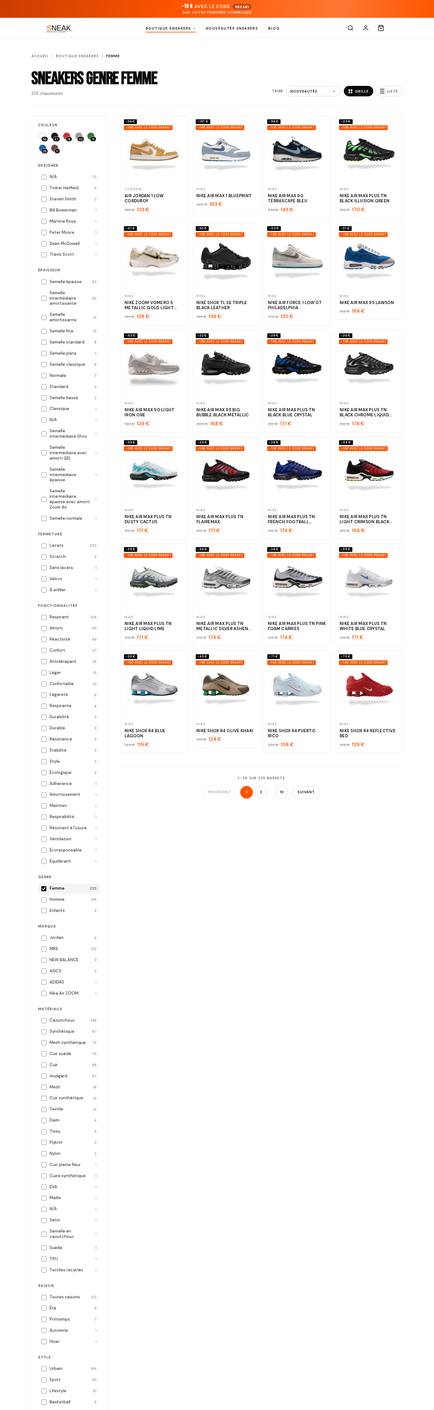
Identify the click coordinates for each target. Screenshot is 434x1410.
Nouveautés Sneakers (232, 28)
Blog (274, 28)
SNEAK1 (242, 6)
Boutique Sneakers (168, 28)
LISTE (392, 91)
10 (282, 792)
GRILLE (361, 91)
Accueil (40, 56)
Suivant (306, 792)
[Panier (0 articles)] (381, 28)
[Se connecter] (365, 28)
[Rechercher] (350, 28)
